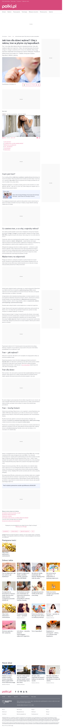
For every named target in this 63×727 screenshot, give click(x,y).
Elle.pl (3, 709)
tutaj (12, 725)
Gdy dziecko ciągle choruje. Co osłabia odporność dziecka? (15, 517)
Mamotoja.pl (19, 709)
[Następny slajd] (60, 670)
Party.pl (33, 709)
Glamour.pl (4, 711)
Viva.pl (47, 709)
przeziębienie (5, 531)
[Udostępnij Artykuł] (38, 84)
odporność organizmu (24, 531)
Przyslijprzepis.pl (35, 714)
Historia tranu (7, 149)
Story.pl (47, 714)
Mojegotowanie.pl (20, 711)
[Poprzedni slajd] (2, 670)
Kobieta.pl (34, 711)
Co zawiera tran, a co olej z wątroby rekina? (13, 143)
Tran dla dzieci (7, 148)
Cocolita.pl (4, 714)
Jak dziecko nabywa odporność (9, 514)
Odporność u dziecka (7, 516)
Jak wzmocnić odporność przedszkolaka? (11, 521)
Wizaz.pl (47, 711)
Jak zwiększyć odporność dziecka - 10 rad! (11, 513)
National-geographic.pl (21, 714)
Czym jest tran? (7, 141)
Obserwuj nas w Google (30, 84)
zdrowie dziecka (14, 531)
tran (33, 531)
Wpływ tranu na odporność (10, 145)
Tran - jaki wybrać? (8, 146)
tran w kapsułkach (26, 365)
